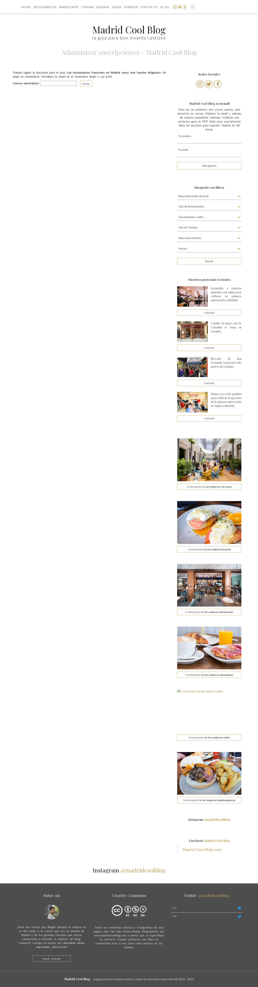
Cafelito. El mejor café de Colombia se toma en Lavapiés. (226, 327)
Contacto (149, 7)
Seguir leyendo (51, 958)
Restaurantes (44, 7)
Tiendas (87, 7)
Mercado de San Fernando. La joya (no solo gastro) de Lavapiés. (226, 362)
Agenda (102, 7)
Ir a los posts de (209, 486)
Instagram (209, 819)
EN (167, 7)
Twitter (206, 895)
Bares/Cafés (68, 7)
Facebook (209, 841)
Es (162, 7)
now (174, 907)
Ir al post (209, 312)
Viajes (116, 7)
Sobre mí (131, 7)
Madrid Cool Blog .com (201, 849)
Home (26, 7)
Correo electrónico (26, 83)
